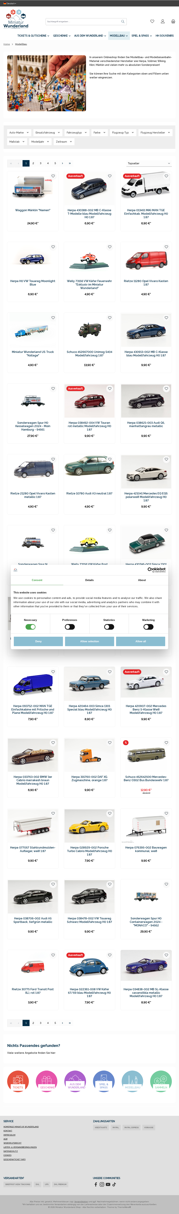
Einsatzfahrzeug (46, 132)
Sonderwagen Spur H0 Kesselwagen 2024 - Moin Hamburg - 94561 (32, 426)
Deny (38, 641)
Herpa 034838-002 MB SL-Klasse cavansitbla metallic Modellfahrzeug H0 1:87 (146, 993)
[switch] (70, 627)
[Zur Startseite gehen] (15, 19)
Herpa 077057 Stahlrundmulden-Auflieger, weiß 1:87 (32, 849)
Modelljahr (38, 141)
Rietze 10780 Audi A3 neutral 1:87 (89, 493)
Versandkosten (81, 1202)
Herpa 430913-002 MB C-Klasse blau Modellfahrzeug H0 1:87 (146, 353)
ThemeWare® (124, 1207)
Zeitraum (62, 141)
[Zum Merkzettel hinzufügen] (53, 176)
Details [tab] (89, 580)
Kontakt (7, 1131)
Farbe (97, 132)
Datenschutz (10, 1151)
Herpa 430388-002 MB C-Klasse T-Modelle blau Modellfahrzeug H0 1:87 (89, 214)
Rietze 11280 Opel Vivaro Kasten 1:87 (146, 282)
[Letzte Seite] (69, 163)
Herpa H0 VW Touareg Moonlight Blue (32, 282)
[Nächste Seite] (62, 163)
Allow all (140, 641)
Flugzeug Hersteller (153, 132)
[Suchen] (123, 21)
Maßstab (14, 141)
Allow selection (89, 641)
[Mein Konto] (162, 21)
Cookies (7, 1155)
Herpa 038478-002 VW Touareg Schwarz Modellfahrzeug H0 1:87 (89, 920)
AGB (5, 1139)
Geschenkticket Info (14, 1159)
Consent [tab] (37, 580)
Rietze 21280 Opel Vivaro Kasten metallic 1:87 (32, 495)
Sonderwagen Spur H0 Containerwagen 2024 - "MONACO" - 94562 (146, 922)
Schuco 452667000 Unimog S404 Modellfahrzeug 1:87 (89, 353)
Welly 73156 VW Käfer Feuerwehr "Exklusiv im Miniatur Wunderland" (89, 284)
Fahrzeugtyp (75, 132)
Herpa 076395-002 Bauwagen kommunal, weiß (146, 849)
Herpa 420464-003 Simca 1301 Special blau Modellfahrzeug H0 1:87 (89, 709)
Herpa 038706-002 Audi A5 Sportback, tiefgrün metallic (32, 920)
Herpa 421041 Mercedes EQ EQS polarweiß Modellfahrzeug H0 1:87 (146, 497)
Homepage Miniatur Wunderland (21, 1127)
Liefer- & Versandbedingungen (20, 1147)
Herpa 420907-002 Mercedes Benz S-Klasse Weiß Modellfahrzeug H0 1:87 (146, 709)
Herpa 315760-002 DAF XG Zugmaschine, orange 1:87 (89, 778)
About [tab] (142, 580)
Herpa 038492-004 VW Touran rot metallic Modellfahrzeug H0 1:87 (89, 426)
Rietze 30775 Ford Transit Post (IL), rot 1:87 (33, 991)
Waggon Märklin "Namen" (32, 210)
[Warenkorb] (172, 21)
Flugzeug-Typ (121, 132)
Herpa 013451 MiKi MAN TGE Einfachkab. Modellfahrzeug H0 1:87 (146, 214)
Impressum (9, 1135)
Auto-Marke (16, 132)
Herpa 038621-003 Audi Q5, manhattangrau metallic (146, 424)
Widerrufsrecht (12, 1143)
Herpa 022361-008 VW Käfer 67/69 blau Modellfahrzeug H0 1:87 (89, 993)
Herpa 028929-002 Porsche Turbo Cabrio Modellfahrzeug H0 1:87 (89, 851)
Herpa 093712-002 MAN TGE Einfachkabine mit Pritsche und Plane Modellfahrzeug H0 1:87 (32, 709)
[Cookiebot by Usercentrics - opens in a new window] (150, 570)
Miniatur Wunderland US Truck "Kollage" (33, 353)
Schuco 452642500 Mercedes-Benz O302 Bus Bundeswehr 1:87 (146, 778)
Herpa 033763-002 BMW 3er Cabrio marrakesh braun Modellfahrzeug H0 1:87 (33, 780)
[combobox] (82, 21)
